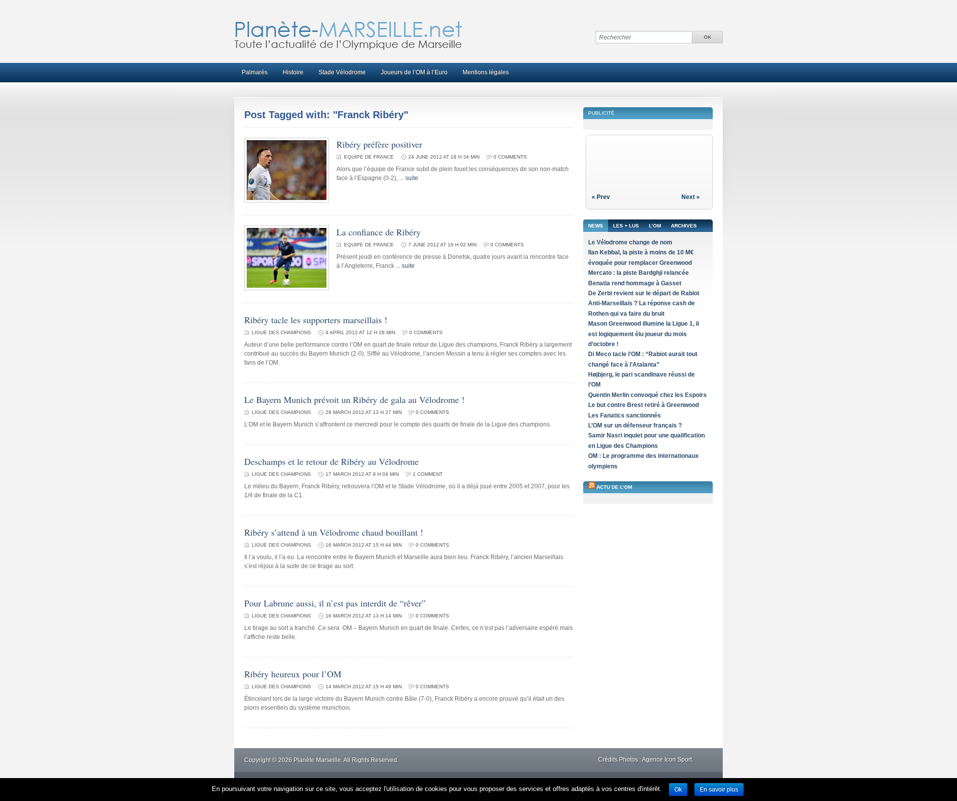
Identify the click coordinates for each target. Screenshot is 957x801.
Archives (684, 225)
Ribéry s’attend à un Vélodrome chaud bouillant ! (333, 532)
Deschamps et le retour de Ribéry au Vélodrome (331, 461)
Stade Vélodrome (342, 72)
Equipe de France (369, 157)
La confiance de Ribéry (378, 232)
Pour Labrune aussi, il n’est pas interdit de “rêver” (335, 603)
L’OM (655, 225)
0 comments (510, 157)
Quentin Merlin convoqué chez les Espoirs (647, 395)
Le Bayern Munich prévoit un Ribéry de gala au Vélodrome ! (354, 399)
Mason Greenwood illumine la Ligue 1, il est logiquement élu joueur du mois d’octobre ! (643, 334)
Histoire (293, 72)
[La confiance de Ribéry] (286, 288)
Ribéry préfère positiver (379, 144)
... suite (408, 178)
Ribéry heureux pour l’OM (292, 674)
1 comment (428, 474)
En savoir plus (719, 789)
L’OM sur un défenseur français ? (635, 425)
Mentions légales (486, 72)
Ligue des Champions (281, 332)
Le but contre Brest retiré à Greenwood (643, 404)
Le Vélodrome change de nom (630, 242)
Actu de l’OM (614, 487)
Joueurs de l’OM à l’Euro (414, 72)
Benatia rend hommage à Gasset (634, 283)
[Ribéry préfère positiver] (286, 200)
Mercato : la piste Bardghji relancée (638, 272)
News (595, 225)
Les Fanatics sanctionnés (624, 415)
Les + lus (626, 225)
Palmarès (255, 72)
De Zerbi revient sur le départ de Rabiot (643, 293)
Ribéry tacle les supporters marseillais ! (315, 320)
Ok (678, 789)
